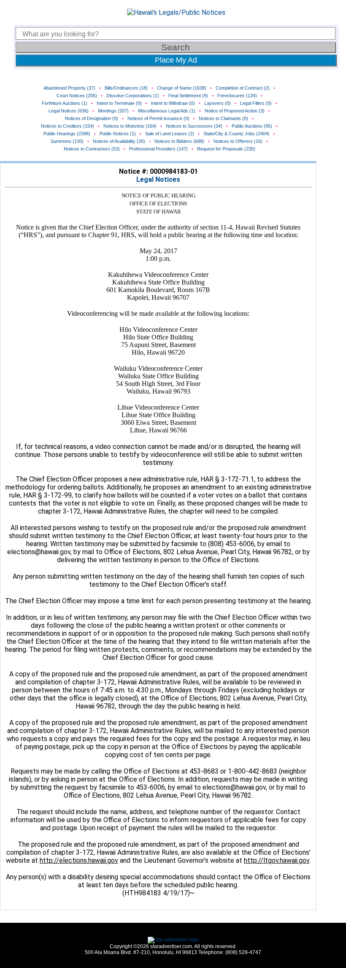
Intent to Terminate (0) (119, 103)
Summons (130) (67, 141)
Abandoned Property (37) (69, 87)
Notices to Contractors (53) (92, 148)
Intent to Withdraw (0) (173, 103)
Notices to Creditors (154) (67, 126)
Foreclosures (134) (237, 95)
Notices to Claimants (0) (223, 118)
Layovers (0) (217, 103)
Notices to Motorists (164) (130, 126)
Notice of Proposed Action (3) (235, 110)
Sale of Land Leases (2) (169, 133)
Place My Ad (176, 60)
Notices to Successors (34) (194, 126)
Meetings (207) (113, 110)
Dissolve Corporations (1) (132, 95)
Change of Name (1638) (181, 87)
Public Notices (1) (118, 133)
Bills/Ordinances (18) (126, 87)
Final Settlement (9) (188, 95)
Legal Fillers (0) (256, 103)
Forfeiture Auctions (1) (64, 103)
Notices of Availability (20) (119, 141)
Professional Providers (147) (158, 148)
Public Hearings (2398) (66, 133)
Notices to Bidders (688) (179, 141)
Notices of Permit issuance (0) (158, 118)
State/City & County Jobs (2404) (236, 133)
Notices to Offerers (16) (238, 141)
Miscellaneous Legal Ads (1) (166, 110)
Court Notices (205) (77, 95)
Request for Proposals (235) (226, 148)
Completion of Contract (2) (243, 87)
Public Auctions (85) (252, 126)
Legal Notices (158, 179)
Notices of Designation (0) (91, 118)
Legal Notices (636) (69, 110)
